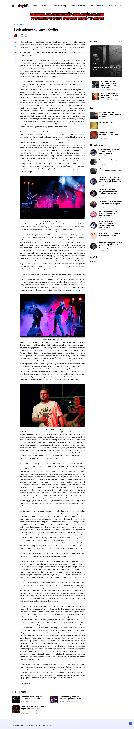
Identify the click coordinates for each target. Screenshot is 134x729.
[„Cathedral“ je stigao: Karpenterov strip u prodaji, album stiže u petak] (94, 135)
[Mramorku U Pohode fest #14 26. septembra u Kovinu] (93, 235)
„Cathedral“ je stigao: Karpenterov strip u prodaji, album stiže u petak (109, 134)
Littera (72, 6)
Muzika (34, 6)
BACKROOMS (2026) (106, 122)
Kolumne (81, 6)
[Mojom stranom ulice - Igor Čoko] (93, 162)
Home (16, 24)
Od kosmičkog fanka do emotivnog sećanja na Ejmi (70, 698)
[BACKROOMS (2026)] (94, 125)
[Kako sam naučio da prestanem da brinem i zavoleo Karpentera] (94, 115)
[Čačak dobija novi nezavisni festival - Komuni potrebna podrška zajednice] (93, 152)
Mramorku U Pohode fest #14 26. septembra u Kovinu (109, 234)
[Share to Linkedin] (15, 53)
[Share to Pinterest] (15, 49)
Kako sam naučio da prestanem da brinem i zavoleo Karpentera (110, 114)
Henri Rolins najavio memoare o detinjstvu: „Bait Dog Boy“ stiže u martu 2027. (109, 84)
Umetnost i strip (60, 6)
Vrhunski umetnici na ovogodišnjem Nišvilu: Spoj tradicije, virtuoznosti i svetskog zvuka (108, 224)
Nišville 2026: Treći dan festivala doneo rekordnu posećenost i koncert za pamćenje (107, 192)
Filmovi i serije (45, 6)
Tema (91, 6)
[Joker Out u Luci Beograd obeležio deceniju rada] (16, 699)
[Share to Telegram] (15, 56)
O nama (100, 6)
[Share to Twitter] (15, 46)
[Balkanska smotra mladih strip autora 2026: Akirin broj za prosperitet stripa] (93, 214)
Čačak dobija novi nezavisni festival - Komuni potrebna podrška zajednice (108, 151)
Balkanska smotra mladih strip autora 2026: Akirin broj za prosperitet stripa (109, 213)
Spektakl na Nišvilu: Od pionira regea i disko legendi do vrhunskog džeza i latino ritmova (34, 708)
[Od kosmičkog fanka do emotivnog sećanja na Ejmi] (54, 699)
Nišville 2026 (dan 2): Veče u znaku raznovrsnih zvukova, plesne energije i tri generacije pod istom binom (109, 180)
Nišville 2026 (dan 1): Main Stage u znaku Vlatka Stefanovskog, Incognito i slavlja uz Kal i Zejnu (110, 203)
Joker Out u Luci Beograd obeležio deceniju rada (31, 698)
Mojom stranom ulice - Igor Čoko (105, 68)
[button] (15, 60)
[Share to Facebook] (15, 43)
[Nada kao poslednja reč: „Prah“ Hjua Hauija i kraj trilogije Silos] (95, 96)
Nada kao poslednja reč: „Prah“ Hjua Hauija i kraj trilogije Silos (109, 95)
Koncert (22, 24)
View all (85, 692)
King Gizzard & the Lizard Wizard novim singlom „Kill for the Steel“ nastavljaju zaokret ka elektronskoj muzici (110, 245)
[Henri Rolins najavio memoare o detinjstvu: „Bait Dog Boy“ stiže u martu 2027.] (95, 84)
